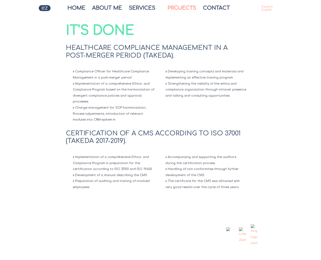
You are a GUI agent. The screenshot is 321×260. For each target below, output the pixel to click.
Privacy (112, 226)
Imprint (132, 226)
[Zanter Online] (42, 8)
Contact (92, 226)
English (267, 9)
